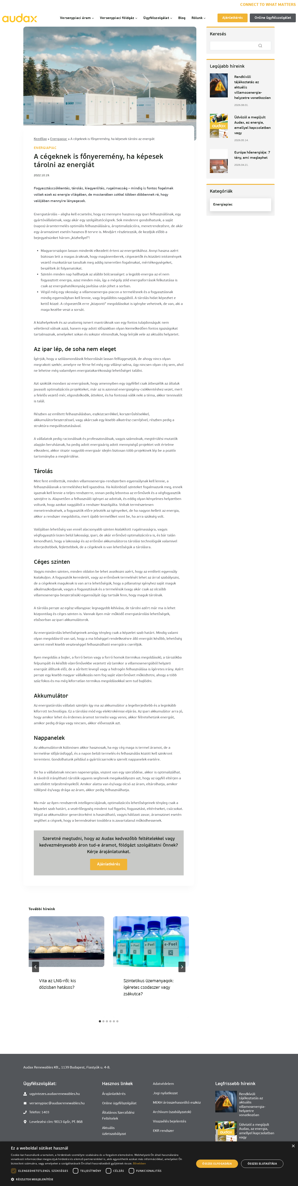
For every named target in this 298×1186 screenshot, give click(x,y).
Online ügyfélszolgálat (273, 18)
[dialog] (149, 1163)
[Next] (181, 967)
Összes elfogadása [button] (217, 1163)
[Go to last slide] (35, 967)
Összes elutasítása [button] (262, 1163)
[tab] (100, 1021)
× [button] (293, 1146)
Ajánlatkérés (232, 18)
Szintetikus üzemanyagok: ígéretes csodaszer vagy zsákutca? (148, 987)
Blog (182, 18)
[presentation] (66, 941)
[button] (100, 1179)
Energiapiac (58, 139)
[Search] (260, 45)
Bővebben (139, 1163)
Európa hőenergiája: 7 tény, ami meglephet (252, 155)
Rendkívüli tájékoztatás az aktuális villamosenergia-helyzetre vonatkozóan (252, 87)
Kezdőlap (40, 139)
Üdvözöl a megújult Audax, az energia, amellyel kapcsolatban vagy (252, 125)
